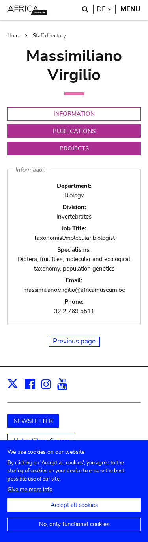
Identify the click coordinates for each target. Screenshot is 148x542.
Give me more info (29, 489)
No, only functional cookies (74, 524)
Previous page (74, 341)
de (106, 9)
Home (14, 35)
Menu (130, 9)
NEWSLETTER (33, 421)
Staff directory (49, 35)
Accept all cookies (74, 505)
